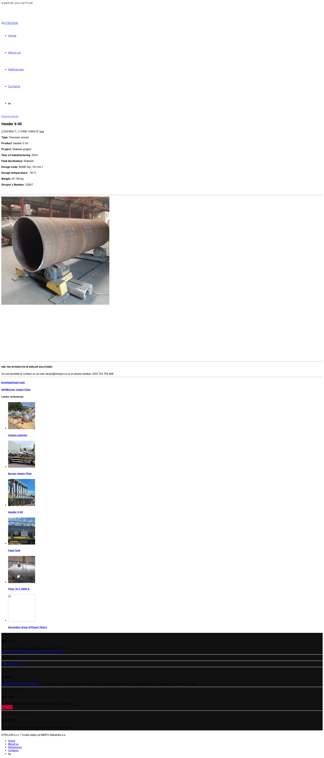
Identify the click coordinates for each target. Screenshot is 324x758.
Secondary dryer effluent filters (27, 627)
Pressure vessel (9, 116)
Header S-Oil (15, 512)
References (16, 69)
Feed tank (14, 550)
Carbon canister (17, 435)
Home (12, 35)
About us (14, 52)
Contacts (14, 86)
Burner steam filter (20, 473)
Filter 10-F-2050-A (19, 589)
